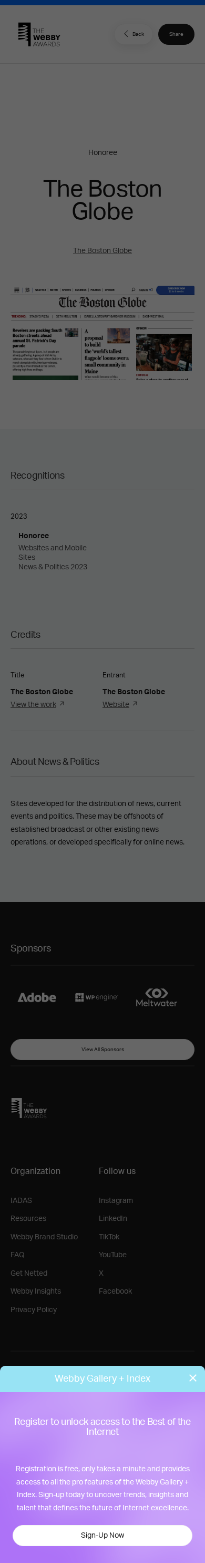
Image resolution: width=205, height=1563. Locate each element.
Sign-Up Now (102, 1535)
